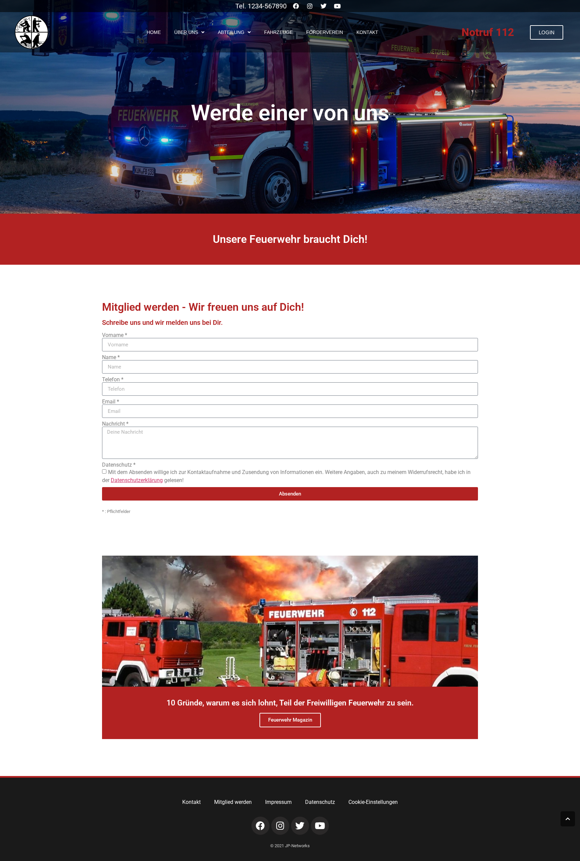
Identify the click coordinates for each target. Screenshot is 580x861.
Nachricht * (115, 424)
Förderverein (324, 32)
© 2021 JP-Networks (290, 845)
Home (154, 32)
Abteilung (231, 32)
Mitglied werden (233, 802)
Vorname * (114, 335)
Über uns (186, 32)
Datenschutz (320, 802)
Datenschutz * (119, 465)
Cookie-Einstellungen (373, 802)
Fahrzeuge (278, 32)
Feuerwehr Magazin (290, 720)
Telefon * (113, 379)
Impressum (278, 802)
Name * (111, 357)
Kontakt (367, 32)
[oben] (568, 818)
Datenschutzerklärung (137, 480)
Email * (110, 401)
